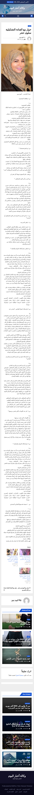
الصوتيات (25, 791)
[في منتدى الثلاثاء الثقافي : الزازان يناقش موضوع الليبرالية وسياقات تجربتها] (24, 571)
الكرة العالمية (12, 789)
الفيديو (20, 791)
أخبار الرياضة (27, 703)
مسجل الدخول (19, 675)
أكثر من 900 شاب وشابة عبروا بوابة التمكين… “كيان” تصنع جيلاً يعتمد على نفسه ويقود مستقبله (18, 641)
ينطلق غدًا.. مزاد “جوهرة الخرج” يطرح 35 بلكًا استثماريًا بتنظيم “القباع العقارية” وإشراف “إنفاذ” (17, 762)
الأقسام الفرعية (10, 791)
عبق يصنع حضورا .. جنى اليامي (18, 658)
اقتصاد (28, 757)
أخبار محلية (18, 789)
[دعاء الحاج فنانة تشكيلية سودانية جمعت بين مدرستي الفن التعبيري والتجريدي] (24, 552)
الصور (16, 791)
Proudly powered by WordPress (9, 786)
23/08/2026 (26, 710)
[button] (5, 16)
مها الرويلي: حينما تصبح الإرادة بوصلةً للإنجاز (18, 623)
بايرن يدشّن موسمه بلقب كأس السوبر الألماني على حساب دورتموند (18, 744)
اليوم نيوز (21, 37)
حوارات (28, 619)
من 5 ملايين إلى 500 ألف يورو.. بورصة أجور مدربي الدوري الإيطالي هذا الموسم (17, 708)
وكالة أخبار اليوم (17, 7)
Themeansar (29, 786)
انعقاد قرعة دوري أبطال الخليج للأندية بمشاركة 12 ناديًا (18, 725)
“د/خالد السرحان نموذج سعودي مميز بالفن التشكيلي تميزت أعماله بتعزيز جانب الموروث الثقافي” (12, 559)
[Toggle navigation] (18, 16)
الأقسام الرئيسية (26, 789)
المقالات (6, 789)
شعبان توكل (18, 626)
